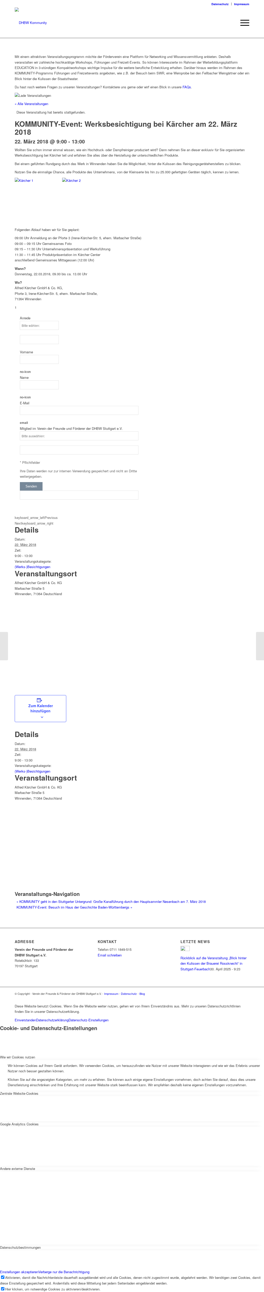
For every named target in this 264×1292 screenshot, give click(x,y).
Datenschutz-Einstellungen (89, 1019)
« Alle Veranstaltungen (31, 103)
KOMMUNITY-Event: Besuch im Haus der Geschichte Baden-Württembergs (74, 907)
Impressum (241, 4)
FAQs (187, 86)
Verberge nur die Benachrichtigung (63, 1271)
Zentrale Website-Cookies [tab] (19, 1093)
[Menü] (243, 22)
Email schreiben (110, 955)
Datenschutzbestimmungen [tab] (20, 1247)
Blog (142, 993)
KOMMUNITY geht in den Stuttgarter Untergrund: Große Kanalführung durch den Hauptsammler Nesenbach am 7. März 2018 (111, 901)
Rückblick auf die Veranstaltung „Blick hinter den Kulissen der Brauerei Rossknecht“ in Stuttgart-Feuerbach (213, 963)
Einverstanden (25, 1019)
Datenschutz (220, 4)
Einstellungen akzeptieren (19, 1271)
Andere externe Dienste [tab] (17, 1168)
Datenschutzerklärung (52, 1019)
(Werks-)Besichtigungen (32, 566)
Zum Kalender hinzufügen (40, 708)
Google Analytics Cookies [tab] (19, 1124)
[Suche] (231, 22)
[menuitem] (220, 4)
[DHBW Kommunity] (31, 22)
